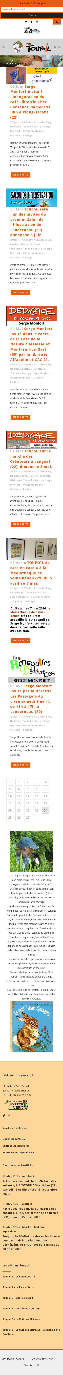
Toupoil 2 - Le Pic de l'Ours (18, 1287)
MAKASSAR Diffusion (14, 1139)
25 (10, 817)
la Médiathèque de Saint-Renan (30, 612)
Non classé (39, 369)
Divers (26, 476)
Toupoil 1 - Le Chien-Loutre (19, 1276)
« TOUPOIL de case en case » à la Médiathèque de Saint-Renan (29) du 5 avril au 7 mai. (31, 573)
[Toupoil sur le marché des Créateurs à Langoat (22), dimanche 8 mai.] (31, 440)
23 (36, 810)
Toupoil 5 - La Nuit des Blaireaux (21, 1319)
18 (36, 803)
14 (45, 796)
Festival (14, 244)
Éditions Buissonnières (16, 1146)
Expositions (17, 592)
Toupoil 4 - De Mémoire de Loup (21, 1308)
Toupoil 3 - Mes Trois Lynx (18, 1298)
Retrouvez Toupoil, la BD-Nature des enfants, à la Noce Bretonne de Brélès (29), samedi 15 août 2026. (30, 1213)
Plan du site (31, 1365)
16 (18, 803)
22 (27, 810)
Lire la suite (20, 175)
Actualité (39, 122)
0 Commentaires (33, 131)
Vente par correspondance (18, 1152)
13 (36, 796)
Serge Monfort (41, 373)
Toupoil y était (30, 126)
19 (45, 803)
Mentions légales (13, 1359)
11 (18, 796)
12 (27, 796)
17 (27, 803)
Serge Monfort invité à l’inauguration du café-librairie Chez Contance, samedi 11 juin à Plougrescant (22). (30, 102)
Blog (48, 122)
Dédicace (15, 126)
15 (10, 803)
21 (18, 810)
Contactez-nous (42, 1359)
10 (10, 796)
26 (18, 817)
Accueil (10, 63)
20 (10, 810)
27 (27, 817)
